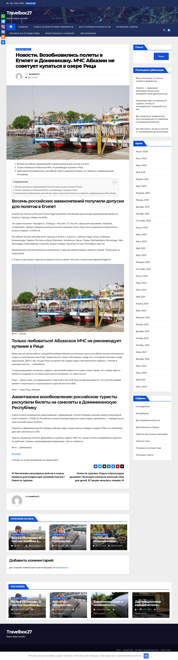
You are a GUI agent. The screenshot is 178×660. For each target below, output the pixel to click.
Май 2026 (140, 172)
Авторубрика (88, 33)
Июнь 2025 (141, 241)
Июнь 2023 (141, 352)
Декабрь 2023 (142, 331)
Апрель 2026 (142, 179)
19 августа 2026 (63, 610)
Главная (23, 27)
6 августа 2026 (103, 610)
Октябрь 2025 (142, 214)
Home (118, 650)
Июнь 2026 (141, 165)
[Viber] (3, 26)
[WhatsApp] (3, 16)
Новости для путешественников (53, 27)
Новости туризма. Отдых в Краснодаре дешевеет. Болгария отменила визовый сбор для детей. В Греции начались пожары (97, 477)
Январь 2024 (142, 324)
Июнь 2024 (141, 290)
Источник (16, 454)
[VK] (3, 31)
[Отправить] (3, 42)
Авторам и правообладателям (147, 650)
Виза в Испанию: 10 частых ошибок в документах (26, 541)
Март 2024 (141, 311)
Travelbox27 (19, 13)
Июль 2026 (141, 158)
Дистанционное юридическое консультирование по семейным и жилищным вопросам (152, 119)
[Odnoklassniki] (3, 37)
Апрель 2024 (142, 304)
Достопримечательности (95, 27)
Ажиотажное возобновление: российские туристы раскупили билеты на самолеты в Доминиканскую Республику (65, 193)
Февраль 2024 (143, 317)
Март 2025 (141, 255)
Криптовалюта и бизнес (60, 33)
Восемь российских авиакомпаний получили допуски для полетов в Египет (48, 187)
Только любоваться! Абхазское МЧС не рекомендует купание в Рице (46, 190)
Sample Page (128, 650)
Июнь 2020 (141, 373)
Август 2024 (142, 276)
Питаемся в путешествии (24, 33)
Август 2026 (142, 151)
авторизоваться (60, 567)
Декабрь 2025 (142, 207)
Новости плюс (143, 441)
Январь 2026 (142, 200)
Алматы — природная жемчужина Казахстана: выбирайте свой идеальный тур (151, 91)
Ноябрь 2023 (142, 338)
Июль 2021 (141, 366)
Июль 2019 (141, 387)
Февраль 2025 (143, 262)
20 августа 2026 (21, 610)
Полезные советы (127, 27)
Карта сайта (165, 650)
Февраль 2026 (143, 193)
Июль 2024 (141, 283)
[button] (164, 30)
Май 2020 (140, 380)
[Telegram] (3, 21)
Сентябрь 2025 (143, 221)
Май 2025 (140, 248)
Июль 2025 (141, 234)
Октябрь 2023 (142, 345)
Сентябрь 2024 (143, 269)
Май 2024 (140, 297)
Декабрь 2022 (142, 359)
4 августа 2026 (144, 610)
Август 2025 (142, 228)
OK (146, 656)
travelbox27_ (34, 74)
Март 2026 (141, 186)
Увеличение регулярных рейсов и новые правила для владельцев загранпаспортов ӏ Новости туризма (38, 477)
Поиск (139, 47)
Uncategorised (143, 406)
